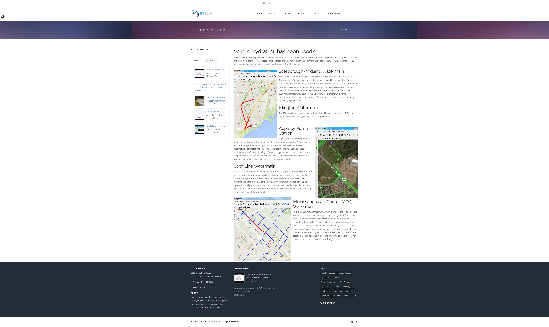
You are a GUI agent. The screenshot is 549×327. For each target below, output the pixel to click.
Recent (197, 60)
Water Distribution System (343, 286)
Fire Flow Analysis (328, 273)
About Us (301, 13)
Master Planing (345, 273)
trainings (336, 296)
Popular (210, 60)
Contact (317, 13)
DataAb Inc (215, 321)
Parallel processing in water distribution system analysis (215, 129)
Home (259, 13)
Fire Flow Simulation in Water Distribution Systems (215, 101)
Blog (287, 13)
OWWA (338, 277)
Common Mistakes (341, 291)
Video (346, 296)
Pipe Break (344, 282)
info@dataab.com (207, 287)
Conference (325, 291)
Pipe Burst (325, 286)
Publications (334, 13)
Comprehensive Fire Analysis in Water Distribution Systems (215, 73)
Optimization (326, 277)
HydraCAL (273, 13)
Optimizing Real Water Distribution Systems (214, 115)
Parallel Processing (328, 282)
